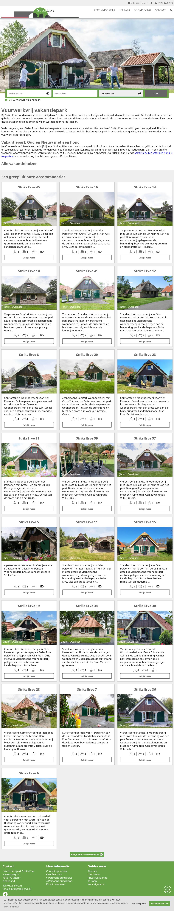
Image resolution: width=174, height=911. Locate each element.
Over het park (54, 874)
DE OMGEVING (142, 10)
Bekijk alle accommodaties (85, 854)
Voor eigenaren (96, 884)
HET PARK (124, 10)
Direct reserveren (56, 884)
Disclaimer (94, 874)
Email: (6, 888)
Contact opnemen (56, 871)
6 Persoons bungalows (59, 877)
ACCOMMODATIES (104, 10)
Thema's (92, 871)
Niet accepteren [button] (139, 903)
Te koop (92, 881)
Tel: (5, 885)
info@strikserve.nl (141, 3)
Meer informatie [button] (11, 907)
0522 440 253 (165, 3)
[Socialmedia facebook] (5, 895)
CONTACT (160, 10)
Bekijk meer (29, 257)
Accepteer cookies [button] (159, 903)
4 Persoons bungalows (59, 881)
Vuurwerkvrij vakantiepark (26, 99)
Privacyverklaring (97, 877)
